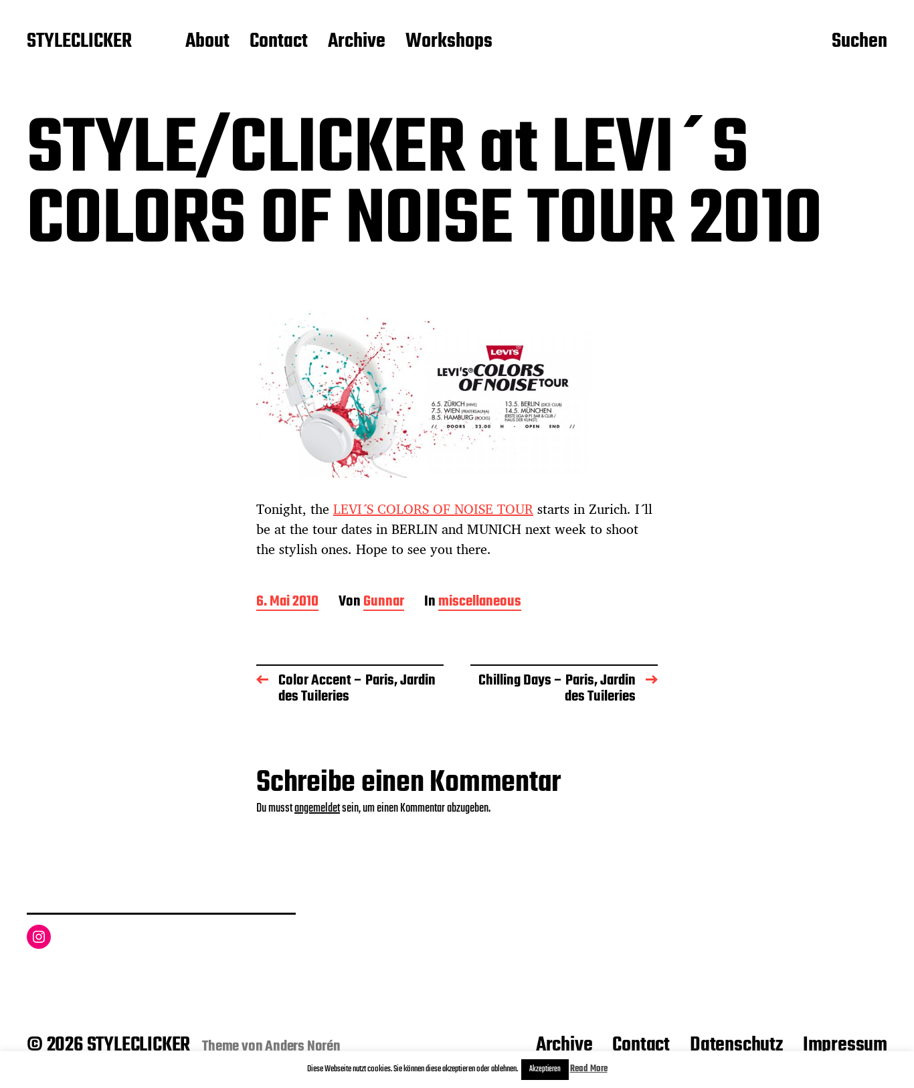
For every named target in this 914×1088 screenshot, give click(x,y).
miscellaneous (479, 602)
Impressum (845, 1045)
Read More (589, 1069)
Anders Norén (303, 1046)
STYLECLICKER (79, 42)
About (207, 42)
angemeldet (317, 808)
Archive (356, 42)
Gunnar (383, 602)
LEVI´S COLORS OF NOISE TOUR (433, 509)
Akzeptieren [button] (545, 1069)
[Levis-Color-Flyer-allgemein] (457, 394)
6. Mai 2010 (287, 602)
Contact (279, 42)
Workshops (448, 42)
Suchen (859, 42)
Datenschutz (736, 1045)
